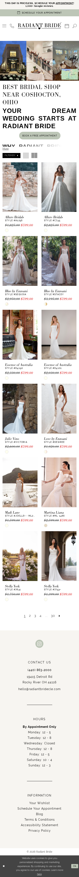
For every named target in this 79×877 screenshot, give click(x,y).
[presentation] (20, 187)
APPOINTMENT (64, 3)
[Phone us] (12, 26)
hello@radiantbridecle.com (39, 689)
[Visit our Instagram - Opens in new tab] (39, 644)
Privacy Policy (39, 830)
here (39, 874)
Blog (39, 814)
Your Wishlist (39, 803)
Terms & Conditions (39, 819)
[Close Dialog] (4, 866)
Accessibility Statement (39, 825)
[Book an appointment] (67, 26)
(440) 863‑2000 (40, 670)
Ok (75, 866)
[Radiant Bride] (39, 25)
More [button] (6, 148)
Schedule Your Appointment (39, 808)
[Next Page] (59, 616)
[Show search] (74, 26)
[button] (4, 26)
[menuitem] (4, 26)
